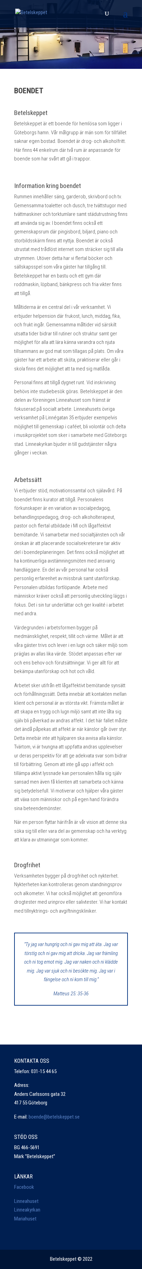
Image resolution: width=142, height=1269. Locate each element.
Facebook (24, 1187)
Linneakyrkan (27, 1210)
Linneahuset (26, 1201)
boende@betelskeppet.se (54, 1117)
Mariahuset (25, 1219)
